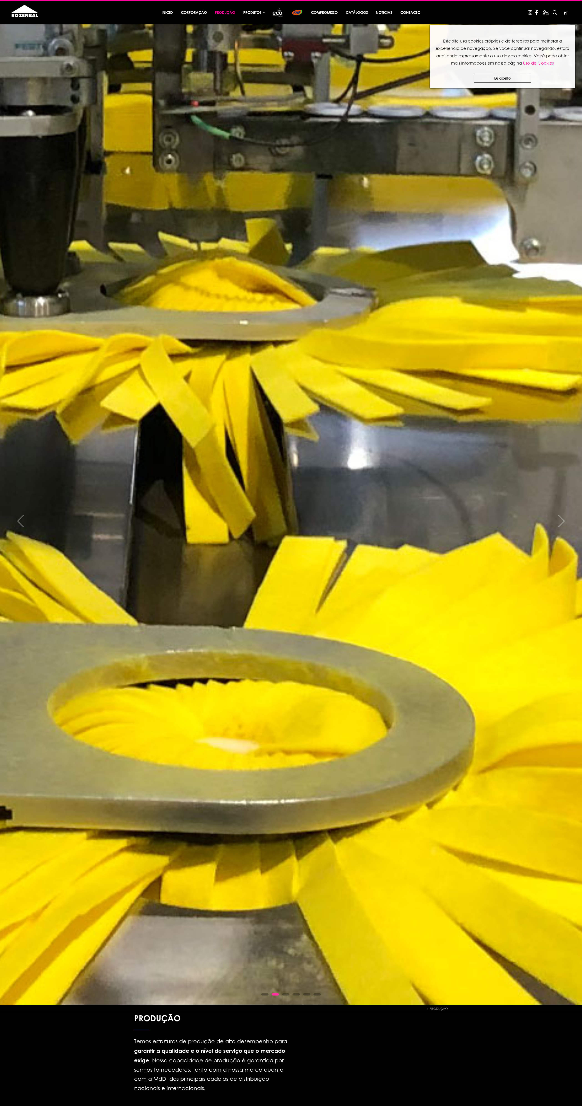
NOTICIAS (384, 12)
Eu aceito (502, 78)
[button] (265, 994)
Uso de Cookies (538, 63)
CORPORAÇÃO (194, 12)
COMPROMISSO (324, 12)
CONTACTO (410, 12)
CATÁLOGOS (357, 12)
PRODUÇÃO (225, 12)
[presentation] (20, 521)
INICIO (167, 12)
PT (566, 13)
